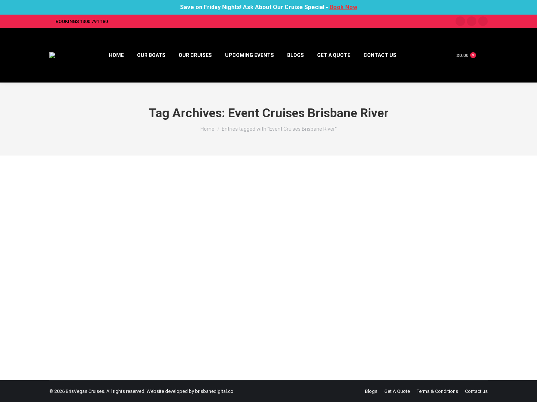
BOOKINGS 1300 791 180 (82, 21)
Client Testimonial (196, 321)
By (242, 321)
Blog (63, 321)
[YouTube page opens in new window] (483, 21)
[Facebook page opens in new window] (460, 21)
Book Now (343, 7)
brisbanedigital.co (214, 391)
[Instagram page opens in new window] (471, 21)
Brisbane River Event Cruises (107, 308)
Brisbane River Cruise (93, 321)
